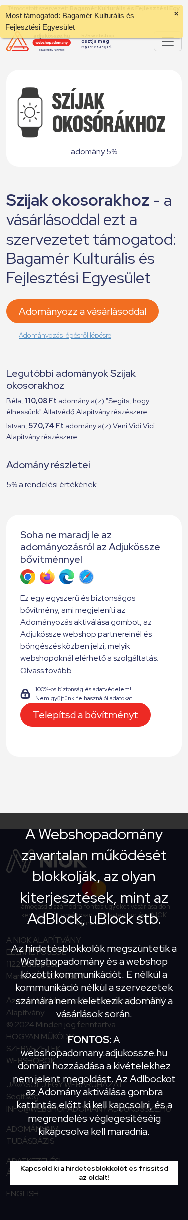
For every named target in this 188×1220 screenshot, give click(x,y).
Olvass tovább (46, 670)
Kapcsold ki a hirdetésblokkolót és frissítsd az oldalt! (94, 1173)
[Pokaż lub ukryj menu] (168, 41)
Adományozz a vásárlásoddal (82, 311)
